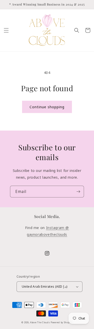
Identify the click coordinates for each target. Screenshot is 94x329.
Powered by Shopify (61, 322)
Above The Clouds (40, 322)
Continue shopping (47, 106)
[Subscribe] (78, 191)
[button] (6, 30)
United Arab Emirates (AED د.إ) (45, 286)
